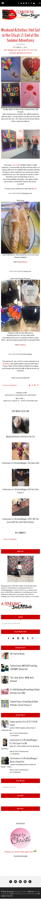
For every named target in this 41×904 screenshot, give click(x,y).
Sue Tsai (33, 50)
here (34, 189)
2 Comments (14, 754)
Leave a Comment (9, 385)
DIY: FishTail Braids (17, 653)
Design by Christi (12, 852)
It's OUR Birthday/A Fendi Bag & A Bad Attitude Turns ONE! (25, 691)
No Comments (15, 772)
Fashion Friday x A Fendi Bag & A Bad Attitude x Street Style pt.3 (24, 703)
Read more (24, 733)
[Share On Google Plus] (35, 385)
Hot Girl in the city (22, 50)
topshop (12, 53)
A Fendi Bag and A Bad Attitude (25, 894)
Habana (24, 262)
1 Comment (14, 735)
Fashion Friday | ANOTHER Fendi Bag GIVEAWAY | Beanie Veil (23, 667)
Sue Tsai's (16, 165)
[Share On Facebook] (32, 385)
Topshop (22, 345)
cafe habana (9, 50)
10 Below (6, 364)
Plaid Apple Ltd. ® (27, 852)
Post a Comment (10, 539)
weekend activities (24, 53)
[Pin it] (38, 385)
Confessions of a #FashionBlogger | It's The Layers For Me (24, 741)
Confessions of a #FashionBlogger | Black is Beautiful (24, 760)
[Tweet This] (29, 385)
